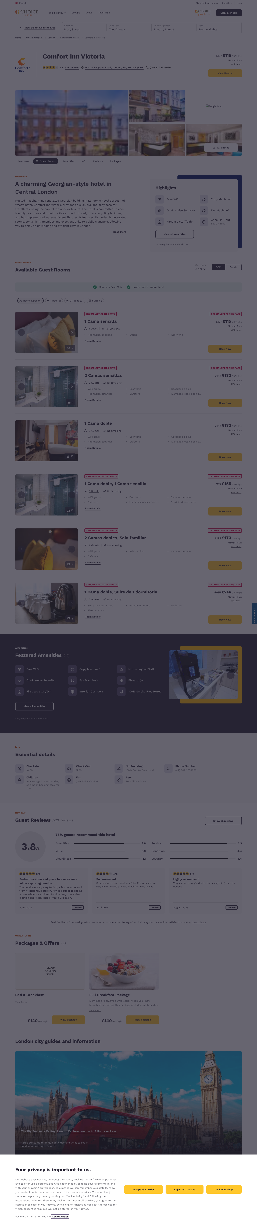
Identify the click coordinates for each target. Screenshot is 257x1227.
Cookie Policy (60, 1216)
